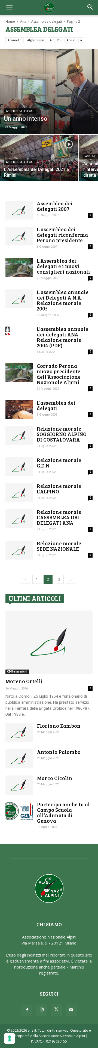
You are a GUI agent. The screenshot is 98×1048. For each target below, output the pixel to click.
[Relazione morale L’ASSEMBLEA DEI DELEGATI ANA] (19, 518)
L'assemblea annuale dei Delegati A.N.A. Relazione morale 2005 (62, 300)
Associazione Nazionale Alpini (49, 937)
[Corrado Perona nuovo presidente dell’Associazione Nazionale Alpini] (19, 372)
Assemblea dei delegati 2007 (55, 206)
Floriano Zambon (59, 725)
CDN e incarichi (17, 671)
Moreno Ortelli (24, 681)
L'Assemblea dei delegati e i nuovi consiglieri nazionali (63, 266)
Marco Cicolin (54, 778)
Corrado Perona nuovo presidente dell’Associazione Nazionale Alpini (59, 374)
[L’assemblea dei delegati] (19, 409)
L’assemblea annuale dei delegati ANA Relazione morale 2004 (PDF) (62, 337)
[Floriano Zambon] (19, 732)
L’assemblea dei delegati (56, 405)
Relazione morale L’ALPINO (59, 488)
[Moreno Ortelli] (49, 642)
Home (10, 21)
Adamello (15, 40)
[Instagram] (41, 1010)
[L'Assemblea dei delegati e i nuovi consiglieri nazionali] (19, 267)
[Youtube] (71, 1010)
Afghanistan (35, 40)
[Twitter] (56, 1010)
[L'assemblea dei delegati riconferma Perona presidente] (19, 236)
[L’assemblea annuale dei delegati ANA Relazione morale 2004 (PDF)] (19, 330)
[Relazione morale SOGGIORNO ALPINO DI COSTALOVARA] (19, 435)
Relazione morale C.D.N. (59, 463)
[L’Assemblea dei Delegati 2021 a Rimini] (39, 164)
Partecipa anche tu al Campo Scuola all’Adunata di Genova (63, 812)
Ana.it (71, 40)
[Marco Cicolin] (19, 785)
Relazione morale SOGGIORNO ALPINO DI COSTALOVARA (62, 434)
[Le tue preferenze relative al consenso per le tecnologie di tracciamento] (9, 1038)
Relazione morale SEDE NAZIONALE (59, 546)
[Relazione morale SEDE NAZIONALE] (19, 550)
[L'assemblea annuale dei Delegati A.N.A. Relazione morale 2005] (19, 298)
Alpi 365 (55, 40)
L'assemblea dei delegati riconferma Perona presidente (62, 235)
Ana (23, 21)
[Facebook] (27, 1010)
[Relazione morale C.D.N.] (19, 466)
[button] (90, 7)
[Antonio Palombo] (19, 758)
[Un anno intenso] (49, 91)
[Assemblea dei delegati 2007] (19, 210)
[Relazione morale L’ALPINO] (19, 492)
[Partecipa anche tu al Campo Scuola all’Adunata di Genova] (19, 811)
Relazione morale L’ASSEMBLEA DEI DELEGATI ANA (59, 517)
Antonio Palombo (59, 751)
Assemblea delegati (46, 21)
